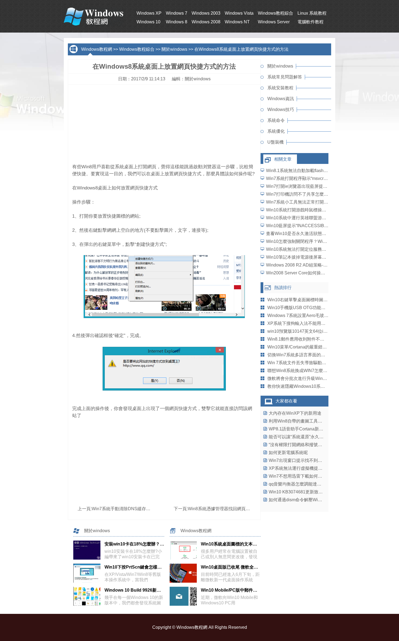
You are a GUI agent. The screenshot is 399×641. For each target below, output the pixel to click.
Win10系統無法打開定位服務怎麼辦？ (302, 249)
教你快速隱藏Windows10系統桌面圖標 (304, 386)
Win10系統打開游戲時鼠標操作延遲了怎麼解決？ (313, 210)
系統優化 (276, 131)
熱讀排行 (283, 287)
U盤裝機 (275, 142)
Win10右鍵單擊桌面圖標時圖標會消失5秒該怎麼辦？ (318, 299)
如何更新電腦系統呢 (288, 452)
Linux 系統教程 (312, 13)
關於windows (174, 49)
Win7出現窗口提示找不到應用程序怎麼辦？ (311, 460)
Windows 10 (148, 22)
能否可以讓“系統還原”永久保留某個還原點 (309, 436)
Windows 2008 (206, 22)
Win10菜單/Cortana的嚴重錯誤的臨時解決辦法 (312, 347)
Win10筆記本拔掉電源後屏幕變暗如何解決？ (309, 257)
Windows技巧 (280, 109)
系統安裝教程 (280, 87)
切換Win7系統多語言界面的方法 (298, 355)
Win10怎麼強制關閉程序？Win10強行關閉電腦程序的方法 (322, 241)
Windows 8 (176, 22)
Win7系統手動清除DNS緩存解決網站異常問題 (136, 508)
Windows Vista (239, 13)
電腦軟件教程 (310, 22)
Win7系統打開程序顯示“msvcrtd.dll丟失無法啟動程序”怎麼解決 (326, 178)
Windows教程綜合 (275, 13)
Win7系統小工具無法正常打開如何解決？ (306, 202)
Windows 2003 (206, 13)
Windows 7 (176, 13)
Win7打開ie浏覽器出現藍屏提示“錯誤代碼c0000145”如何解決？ (327, 186)
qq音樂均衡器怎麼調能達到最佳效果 (304, 484)
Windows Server (274, 22)
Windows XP (149, 13)
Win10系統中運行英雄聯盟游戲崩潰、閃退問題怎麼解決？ (322, 217)
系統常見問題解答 (284, 77)
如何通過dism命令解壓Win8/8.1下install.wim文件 (316, 499)
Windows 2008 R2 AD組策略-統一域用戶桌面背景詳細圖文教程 (327, 265)
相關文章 (283, 159)
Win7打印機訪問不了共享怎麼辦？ (299, 194)
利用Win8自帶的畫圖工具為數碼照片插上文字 (313, 421)
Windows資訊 (280, 98)
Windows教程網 (96, 49)
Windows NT (237, 22)
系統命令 (276, 120)
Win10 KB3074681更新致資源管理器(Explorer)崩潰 (318, 492)
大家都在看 (286, 401)
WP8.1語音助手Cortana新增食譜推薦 (305, 429)
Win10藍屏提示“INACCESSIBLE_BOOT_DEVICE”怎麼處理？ (326, 225)
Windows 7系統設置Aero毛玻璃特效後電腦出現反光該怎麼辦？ (328, 315)
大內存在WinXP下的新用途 (295, 413)
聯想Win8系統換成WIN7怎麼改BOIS (302, 370)
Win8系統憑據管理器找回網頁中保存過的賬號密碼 (236, 508)
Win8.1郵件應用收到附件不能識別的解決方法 (311, 339)
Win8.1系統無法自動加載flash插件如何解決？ (310, 170)
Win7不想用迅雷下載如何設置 (298, 476)
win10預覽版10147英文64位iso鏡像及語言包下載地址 (319, 331)
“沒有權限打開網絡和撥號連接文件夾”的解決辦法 (316, 444)
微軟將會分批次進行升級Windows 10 (303, 378)
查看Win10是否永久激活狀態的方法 (300, 233)
